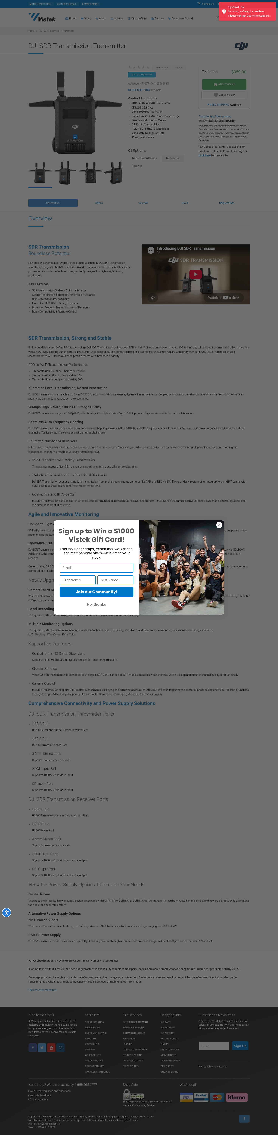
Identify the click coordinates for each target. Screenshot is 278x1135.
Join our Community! (96, 591)
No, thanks (96, 604)
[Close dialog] (219, 525)
